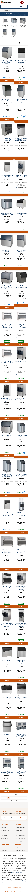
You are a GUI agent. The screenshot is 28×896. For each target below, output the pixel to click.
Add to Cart (6, 80)
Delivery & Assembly (20, 835)
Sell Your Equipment (19, 841)
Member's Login (19, 847)
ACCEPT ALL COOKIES (14, 887)
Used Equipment (5, 833)
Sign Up (23, 818)
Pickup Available (6, 77)
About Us (3, 847)
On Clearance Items (5, 830)
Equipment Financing (20, 827)
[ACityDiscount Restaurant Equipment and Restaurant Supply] (6, 2)
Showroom (3, 827)
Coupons (3, 841)
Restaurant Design (19, 833)
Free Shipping (19, 78)
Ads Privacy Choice (16, 872)
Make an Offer (4, 838)
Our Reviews (4, 850)
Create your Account (20, 850)
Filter (21, 43)
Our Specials (4, 835)
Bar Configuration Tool (20, 838)
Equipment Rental (19, 830)
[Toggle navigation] (26, 2)
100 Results (7, 43)
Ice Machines (7, 10)
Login (17, 187)
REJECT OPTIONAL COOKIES (14, 891)
